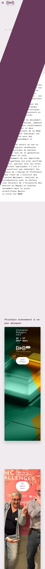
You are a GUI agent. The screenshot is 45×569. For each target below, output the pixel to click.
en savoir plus (22, 486)
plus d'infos (22, 360)
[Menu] (2, 2)
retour (11, 30)
